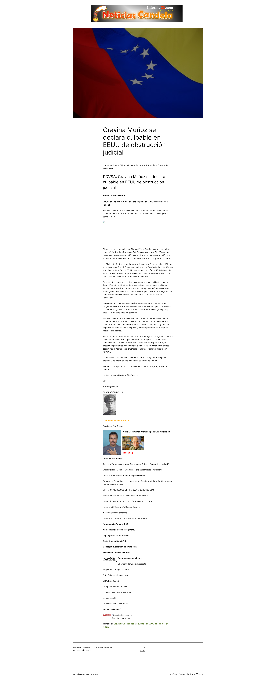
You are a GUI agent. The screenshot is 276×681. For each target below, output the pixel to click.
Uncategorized (106, 647)
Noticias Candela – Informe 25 (87, 674)
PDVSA (142, 651)
